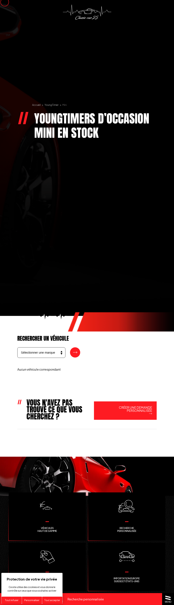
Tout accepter (52, 600)
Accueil (36, 104)
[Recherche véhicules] (75, 352)
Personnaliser (31, 600)
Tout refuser (12, 600)
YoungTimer (52, 104)
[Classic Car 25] (87, 12)
